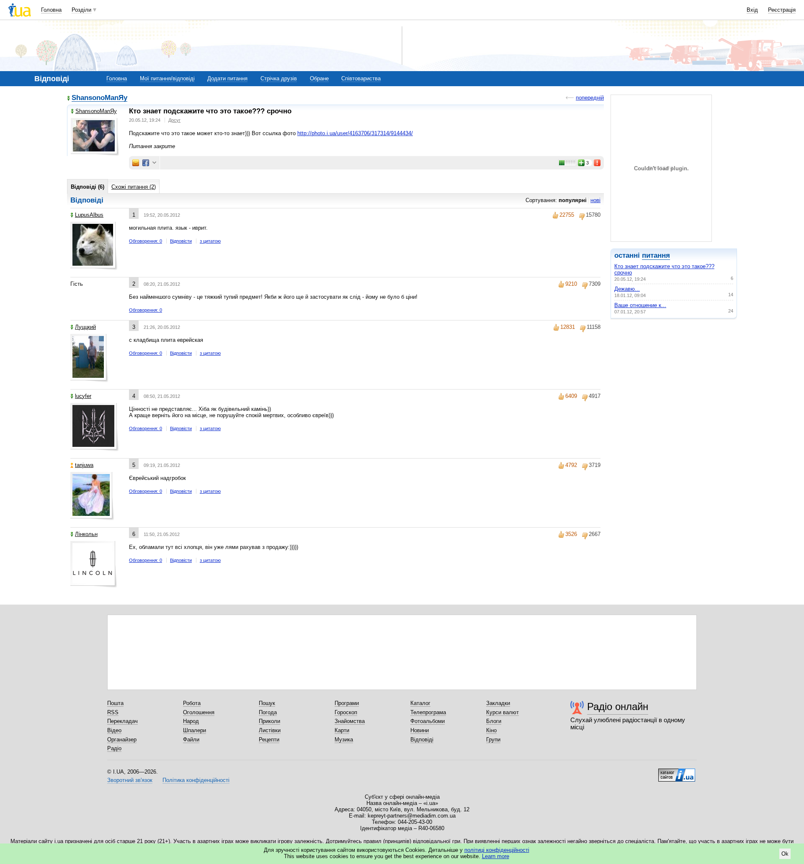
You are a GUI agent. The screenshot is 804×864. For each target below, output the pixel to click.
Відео (114, 730)
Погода (268, 712)
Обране (319, 78)
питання (656, 255)
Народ (191, 721)
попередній (590, 98)
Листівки (270, 730)
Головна (51, 10)
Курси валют (502, 712)
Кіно (491, 730)
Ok (785, 854)
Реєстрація (782, 10)
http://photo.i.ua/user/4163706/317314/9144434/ (355, 133)
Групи (493, 739)
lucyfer (83, 396)
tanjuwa (84, 465)
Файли (191, 739)
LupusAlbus (89, 215)
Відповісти (181, 241)
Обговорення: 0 (145, 241)
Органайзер (122, 739)
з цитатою (210, 241)
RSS (113, 712)
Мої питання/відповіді (167, 78)
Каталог (420, 703)
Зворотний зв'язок (129, 780)
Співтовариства (361, 78)
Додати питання (227, 78)
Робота (192, 703)
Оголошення (198, 712)
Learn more (495, 856)
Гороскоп (346, 712)
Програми (347, 703)
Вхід (752, 10)
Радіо (114, 748)
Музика (344, 739)
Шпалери (194, 730)
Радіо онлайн (617, 706)
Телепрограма (428, 712)
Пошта (115, 703)
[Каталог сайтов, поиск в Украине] (676, 772)
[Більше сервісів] (154, 163)
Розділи (81, 10)
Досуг (174, 120)
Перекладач (122, 721)
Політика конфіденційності (195, 780)
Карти (342, 730)
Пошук (267, 703)
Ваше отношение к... (640, 305)
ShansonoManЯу (99, 98)
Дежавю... (627, 289)
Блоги (493, 721)
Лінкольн (86, 534)
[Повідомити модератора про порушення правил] (597, 162)
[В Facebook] (145, 162)
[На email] (135, 162)
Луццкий (85, 327)
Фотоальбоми (427, 721)
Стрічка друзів (278, 78)
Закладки (498, 703)
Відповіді (421, 739)
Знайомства (350, 721)
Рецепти (269, 739)
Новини (419, 730)
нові (595, 200)
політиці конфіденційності (496, 850)
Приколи (269, 721)
